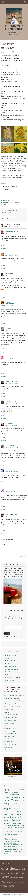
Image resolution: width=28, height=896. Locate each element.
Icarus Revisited (10, 726)
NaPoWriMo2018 (8, 828)
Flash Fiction (19, 803)
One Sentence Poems (16, 877)
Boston (5, 792)
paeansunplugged (12, 381)
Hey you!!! (7, 218)
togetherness (18, 849)
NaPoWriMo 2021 (8, 830)
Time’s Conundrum (11, 717)
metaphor (15, 823)
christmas (6, 795)
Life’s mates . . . (10, 741)
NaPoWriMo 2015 (9, 825)
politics (6, 839)
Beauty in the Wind (11, 739)
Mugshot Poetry (10, 680)
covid (22, 795)
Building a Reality (10, 655)
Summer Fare (9, 723)
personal (17, 837)
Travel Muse (7, 886)
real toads (17, 841)
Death (19, 869)
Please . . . (8, 674)
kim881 (8, 328)
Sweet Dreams (9, 672)
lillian (13, 52)
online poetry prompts (9, 837)
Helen (7, 470)
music (20, 823)
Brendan (8, 490)
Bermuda (21, 790)
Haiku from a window (12, 698)
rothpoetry (10, 445)
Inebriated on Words (11, 661)
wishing (3, 204)
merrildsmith (11, 514)
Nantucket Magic (9, 211)
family (6, 803)
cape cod (10, 792)
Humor (10, 873)
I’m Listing (8, 747)
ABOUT (19, 572)
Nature (5, 877)
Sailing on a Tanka (11, 704)
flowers (5, 806)
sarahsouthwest (12, 231)
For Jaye (7, 712)
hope (13, 202)
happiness (8, 808)
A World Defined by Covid (13, 677)
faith (23, 800)
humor (13, 814)
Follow (7, 633)
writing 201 (6, 853)
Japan (19, 817)
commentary (15, 795)
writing (19, 851)
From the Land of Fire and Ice (14, 695)
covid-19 (5, 797)
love (14, 820)
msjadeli (9, 423)
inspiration (9, 817)
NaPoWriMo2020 (19, 828)
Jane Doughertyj (12, 401)
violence (13, 851)
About (7, 658)
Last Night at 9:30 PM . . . (12, 715)
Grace (7, 253)
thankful (10, 849)
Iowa (15, 817)
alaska (10, 789)
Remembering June (11, 728)
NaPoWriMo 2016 (19, 825)
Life (17, 873)
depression (20, 797)
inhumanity (20, 814)
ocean (19, 834)
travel (5, 851)
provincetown (9, 841)
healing (6, 812)
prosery (14, 839)
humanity (7, 814)
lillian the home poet (14, 27)
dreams (6, 800)
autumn (16, 789)
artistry (5, 202)
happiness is (17, 808)
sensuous (7, 847)
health (11, 811)
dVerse (10, 156)
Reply (4, 248)
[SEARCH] (25, 2)
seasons (19, 844)
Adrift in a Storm (10, 744)
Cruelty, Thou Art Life (11, 669)
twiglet (9, 851)
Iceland (7, 663)
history (14, 811)
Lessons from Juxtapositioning (14, 701)
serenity (12, 847)
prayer (10, 839)
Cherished (9, 868)
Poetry (22, 837)
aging (6, 789)
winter (16, 851)
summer (6, 849)
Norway (15, 834)
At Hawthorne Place (11, 720)
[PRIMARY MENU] (3, 2)
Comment (21, 556)
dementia (14, 797)
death (9, 797)
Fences (7, 750)
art (13, 789)
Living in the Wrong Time (13, 706)
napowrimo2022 (17, 830)
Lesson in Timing (10, 666)
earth (19, 801)
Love (22, 873)
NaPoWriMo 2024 (9, 832)
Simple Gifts (9, 709)
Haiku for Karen (10, 736)
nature (10, 834)
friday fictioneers (11, 806)
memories (8, 823)
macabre (19, 820)
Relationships (6, 200)
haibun (19, 806)
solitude (19, 847)
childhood (16, 792)
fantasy (12, 804)
